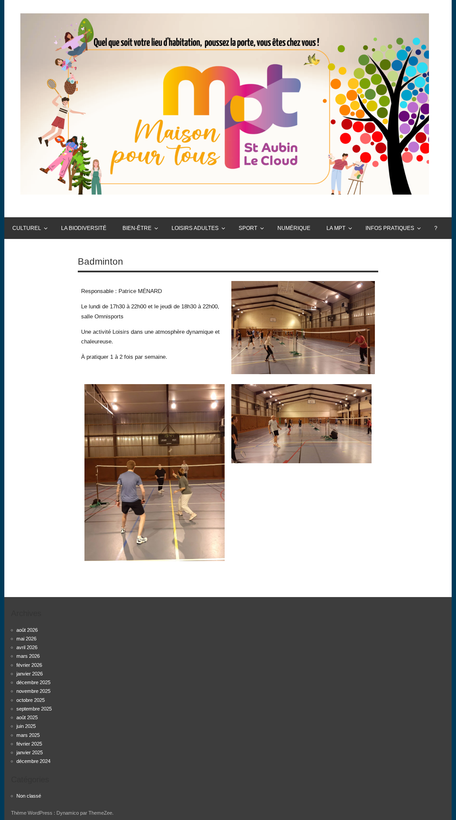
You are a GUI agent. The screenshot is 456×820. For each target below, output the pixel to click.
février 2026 (29, 665)
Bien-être (137, 228)
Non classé (28, 796)
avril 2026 (26, 647)
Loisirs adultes (195, 228)
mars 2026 (28, 656)
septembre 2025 (34, 709)
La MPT (336, 228)
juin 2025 (26, 726)
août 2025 (27, 717)
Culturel (26, 228)
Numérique (293, 228)
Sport (248, 228)
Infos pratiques (390, 228)
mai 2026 (26, 638)
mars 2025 (28, 735)
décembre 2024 (33, 761)
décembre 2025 (33, 682)
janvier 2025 (29, 752)
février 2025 (29, 744)
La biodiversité (83, 228)
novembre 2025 (33, 691)
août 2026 (27, 630)
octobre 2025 (30, 700)
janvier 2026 (29, 673)
